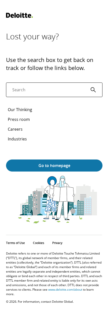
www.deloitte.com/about (65, 289)
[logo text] (19, 15)
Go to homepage (54, 165)
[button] (93, 90)
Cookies (38, 243)
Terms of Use (15, 243)
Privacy (57, 243)
